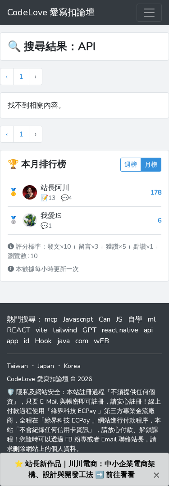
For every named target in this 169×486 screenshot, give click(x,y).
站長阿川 (55, 188)
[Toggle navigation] (149, 13)
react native (120, 330)
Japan (46, 366)
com (81, 341)
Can (104, 319)
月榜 (151, 164)
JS (119, 319)
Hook (43, 341)
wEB (101, 341)
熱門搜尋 (21, 319)
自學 (135, 319)
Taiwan (17, 366)
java (63, 341)
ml (151, 319)
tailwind (65, 330)
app (12, 341)
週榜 (130, 164)
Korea (72, 366)
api (148, 330)
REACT (18, 330)
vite (41, 330)
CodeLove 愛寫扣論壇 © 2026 (49, 379)
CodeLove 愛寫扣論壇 (51, 12)
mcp (51, 319)
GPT (89, 330)
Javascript (78, 319)
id (26, 341)
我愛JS (51, 216)
